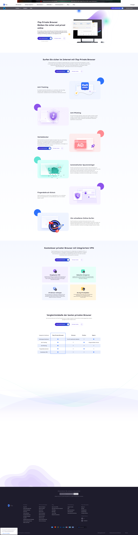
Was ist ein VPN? (55, 506)
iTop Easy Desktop (26, 510)
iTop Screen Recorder (27, 508)
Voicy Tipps (54, 513)
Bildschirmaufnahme (55, 514)
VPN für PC (41, 510)
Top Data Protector (26, 516)
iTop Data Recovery (27, 514)
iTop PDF (25, 517)
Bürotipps (53, 511)
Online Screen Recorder (27, 520)
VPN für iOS (41, 511)
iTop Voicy (25, 511)
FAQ (68, 508)
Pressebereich (83, 510)
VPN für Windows (42, 506)
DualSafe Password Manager (28, 519)
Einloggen (132, 4)
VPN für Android (42, 513)
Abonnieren (76, 493)
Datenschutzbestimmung (9, 531)
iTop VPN (25, 506)
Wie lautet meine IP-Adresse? (57, 508)
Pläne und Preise (26, 522)
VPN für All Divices (42, 520)
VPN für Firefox (42, 516)
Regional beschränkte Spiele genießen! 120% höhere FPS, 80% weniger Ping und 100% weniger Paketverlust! (70, 1)
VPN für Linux (41, 517)
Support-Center (70, 506)
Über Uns (83, 506)
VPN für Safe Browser (43, 519)
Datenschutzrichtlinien (115, 532)
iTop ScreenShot (26, 513)
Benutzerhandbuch (71, 510)
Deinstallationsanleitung (72, 513)
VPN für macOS (42, 508)
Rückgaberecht (101, 532)
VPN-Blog (54, 510)
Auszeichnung (83, 511)
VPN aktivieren (70, 511)
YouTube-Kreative (84, 513)
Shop (74, 4)
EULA (126, 532)
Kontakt (82, 508)
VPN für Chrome (42, 514)
